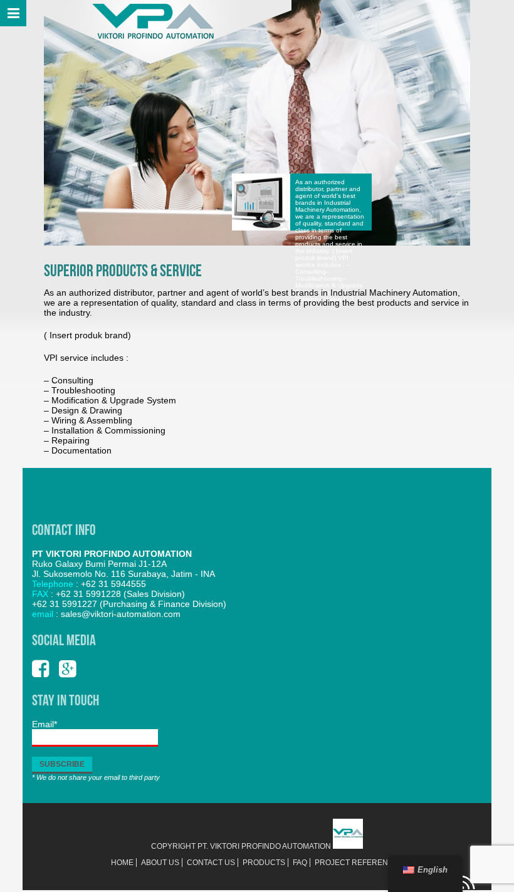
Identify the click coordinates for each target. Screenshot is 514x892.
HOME (122, 862)
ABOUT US (160, 862)
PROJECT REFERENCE (357, 862)
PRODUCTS (264, 862)
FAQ (300, 862)
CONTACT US (211, 862)
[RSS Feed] (468, 887)
